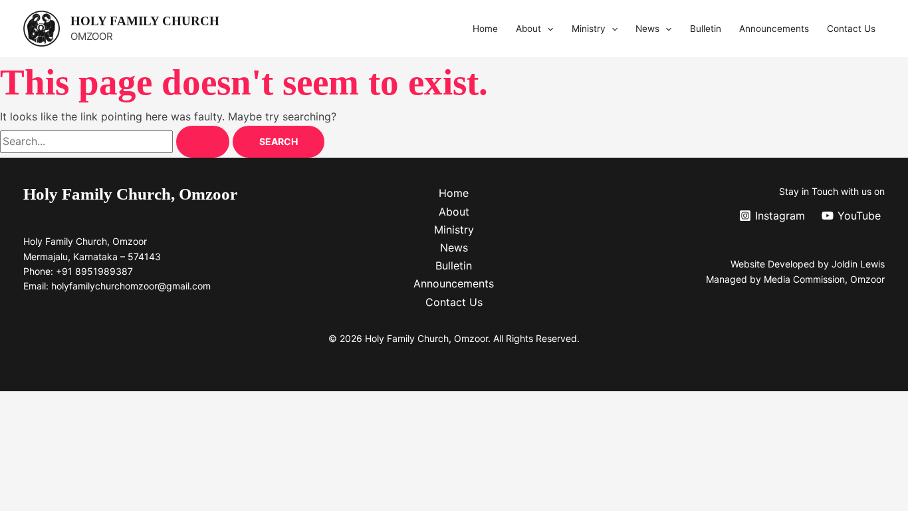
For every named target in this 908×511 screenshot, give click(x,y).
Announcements (774, 28)
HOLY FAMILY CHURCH (144, 21)
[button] (547, 28)
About (528, 28)
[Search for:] (116, 141)
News (647, 28)
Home (485, 28)
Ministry (589, 28)
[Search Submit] (202, 142)
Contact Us (851, 28)
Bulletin (705, 28)
